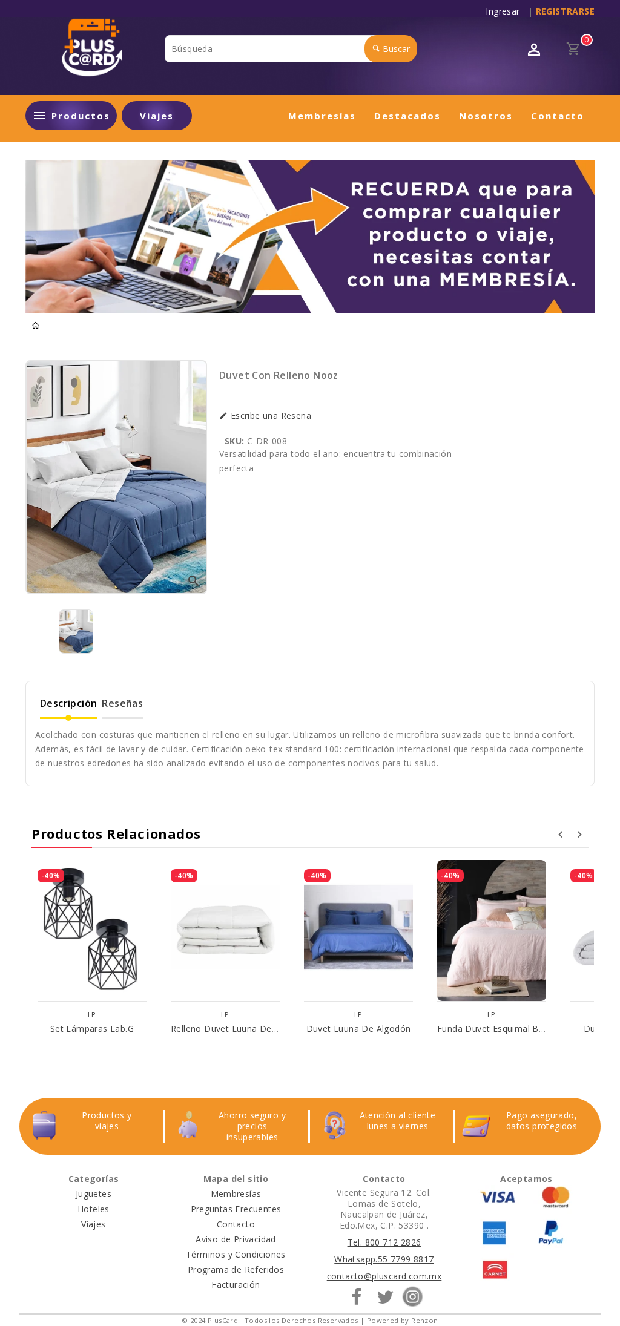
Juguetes (93, 1194)
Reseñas (122, 703)
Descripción (68, 703)
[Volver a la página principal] (35, 326)
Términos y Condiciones (236, 1254)
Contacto (557, 116)
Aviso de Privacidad (236, 1239)
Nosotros (486, 116)
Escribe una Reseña (269, 415)
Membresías (322, 116)
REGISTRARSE (565, 11)
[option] (76, 631)
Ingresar (505, 11)
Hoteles (94, 1209)
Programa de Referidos (236, 1269)
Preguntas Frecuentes (236, 1209)
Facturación (235, 1284)
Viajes (157, 116)
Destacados (407, 116)
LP (92, 1014)
